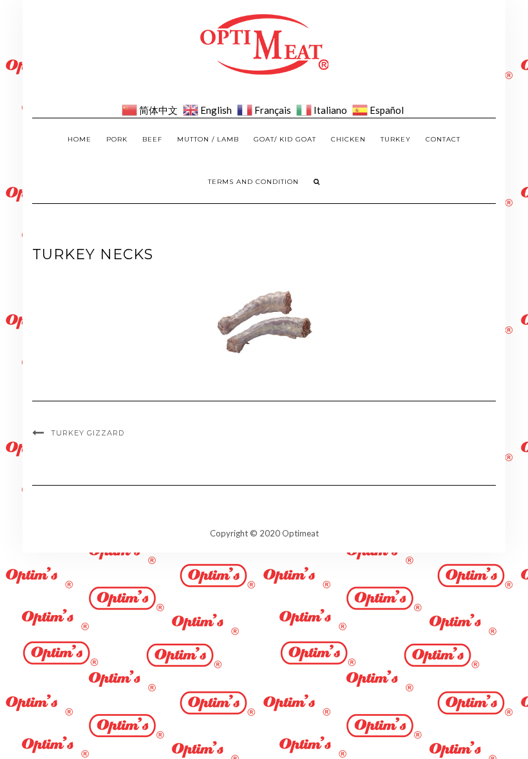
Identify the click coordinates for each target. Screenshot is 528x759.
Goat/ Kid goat (285, 139)
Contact (443, 139)
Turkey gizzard (87, 432)
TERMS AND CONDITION (253, 182)
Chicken (348, 139)
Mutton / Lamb (208, 139)
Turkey (396, 139)
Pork (116, 139)
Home (79, 139)
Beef (152, 139)
